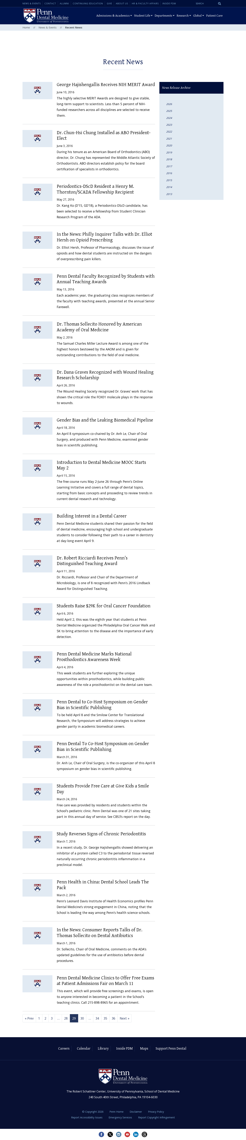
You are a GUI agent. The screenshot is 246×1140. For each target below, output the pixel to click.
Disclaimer (136, 1111)
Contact (50, 3)
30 (82, 1018)
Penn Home (116, 1111)
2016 (169, 173)
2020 (169, 145)
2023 (169, 124)
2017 (169, 166)
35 (105, 1018)
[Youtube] (127, 1134)
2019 (169, 152)
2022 (169, 131)
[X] (110, 1134)
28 (66, 1018)
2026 (169, 104)
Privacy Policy (156, 1111)
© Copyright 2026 (92, 1111)
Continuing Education (88, 3)
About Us (122, 3)
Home (26, 27)
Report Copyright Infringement (156, 1117)
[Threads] (144, 1134)
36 (113, 1018)
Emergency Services (121, 1117)
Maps (144, 1049)
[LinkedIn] (136, 1134)
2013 (169, 194)
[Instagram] (119, 1134)
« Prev (29, 1018)
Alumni (64, 3)
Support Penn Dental (171, 1049)
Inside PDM (169, 3)
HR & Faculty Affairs (145, 3)
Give (109, 3)
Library (103, 1049)
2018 (169, 159)
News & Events (32, 3)
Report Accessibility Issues (87, 1117)
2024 (169, 118)
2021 (169, 138)
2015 (169, 180)
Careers (64, 1049)
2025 (169, 111)
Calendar (83, 1049)
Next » (124, 1018)
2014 (169, 187)
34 (97, 1018)
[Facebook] (101, 1134)
